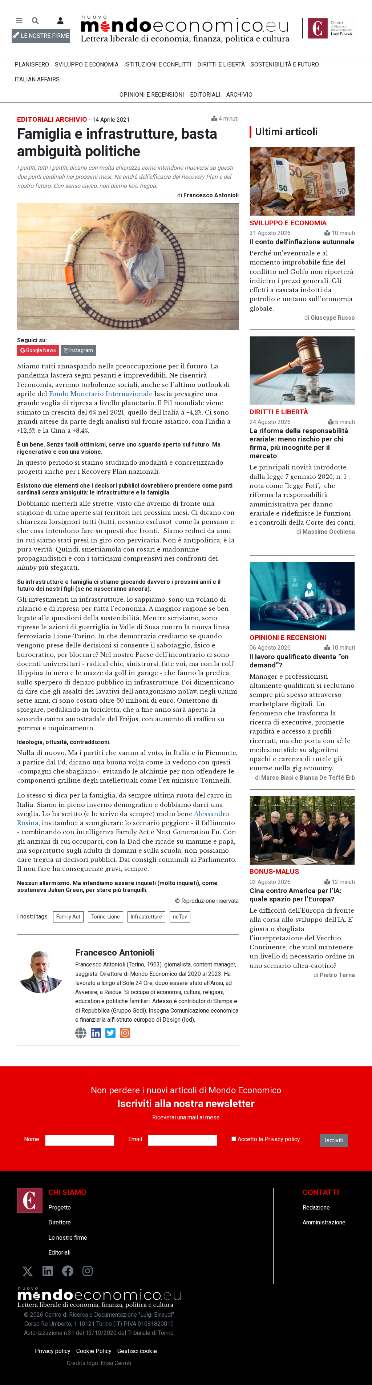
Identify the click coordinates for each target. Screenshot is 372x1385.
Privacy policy (282, 1139)
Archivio (239, 94)
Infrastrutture (146, 917)
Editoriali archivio (52, 119)
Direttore (59, 1222)
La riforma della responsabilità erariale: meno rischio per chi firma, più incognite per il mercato (299, 443)
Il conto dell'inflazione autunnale (302, 242)
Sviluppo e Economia (86, 64)
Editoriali (205, 94)
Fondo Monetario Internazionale (101, 393)
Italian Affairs (37, 79)
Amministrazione (324, 1222)
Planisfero (32, 64)
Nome (31, 1139)
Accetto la (268, 1139)
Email (135, 1139)
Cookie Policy (94, 1351)
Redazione (316, 1207)
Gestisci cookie (137, 1351)
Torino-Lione (105, 917)
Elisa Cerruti (116, 1363)
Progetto (59, 1207)
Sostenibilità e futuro (285, 64)
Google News (40, 350)
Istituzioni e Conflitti (157, 64)
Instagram (80, 350)
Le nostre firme (67, 1237)
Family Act (68, 917)
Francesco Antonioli (114, 953)
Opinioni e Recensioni (152, 94)
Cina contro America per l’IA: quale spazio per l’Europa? (295, 895)
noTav (180, 917)
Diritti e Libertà (221, 64)
